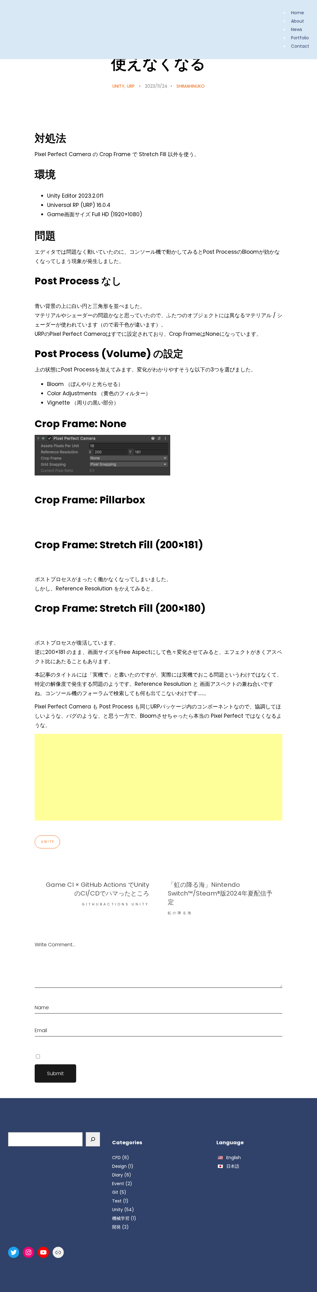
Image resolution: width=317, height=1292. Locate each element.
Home (297, 13)
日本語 (232, 1166)
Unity (118, 86)
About (297, 21)
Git (115, 1192)
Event (118, 1183)
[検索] (93, 1139)
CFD (116, 1157)
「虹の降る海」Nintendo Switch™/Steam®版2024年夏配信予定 (220, 893)
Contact (300, 46)
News (296, 29)
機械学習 (120, 1218)
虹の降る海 (180, 912)
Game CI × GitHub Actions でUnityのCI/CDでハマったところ (97, 889)
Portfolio (300, 38)
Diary (117, 1175)
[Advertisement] (158, 777)
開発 (116, 1227)
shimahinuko (190, 86)
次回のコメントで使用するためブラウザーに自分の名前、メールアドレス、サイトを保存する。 (128, 1056)
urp (131, 86)
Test (117, 1201)
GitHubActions (105, 904)
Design (119, 1166)
